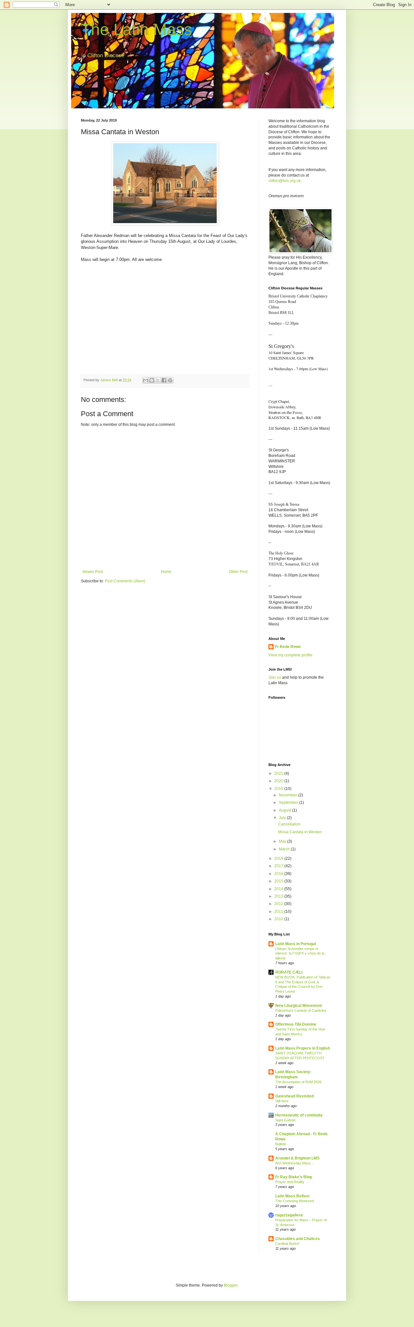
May (283, 841)
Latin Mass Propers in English (302, 1048)
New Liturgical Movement (298, 1005)
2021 (279, 773)
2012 (279, 903)
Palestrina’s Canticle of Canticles (300, 1010)
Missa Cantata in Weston (300, 832)
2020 (279, 781)
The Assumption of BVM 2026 (298, 1082)
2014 (279, 889)
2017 (279, 866)
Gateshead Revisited (294, 1096)
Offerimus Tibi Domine (295, 1024)
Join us (274, 677)
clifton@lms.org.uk (284, 180)
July (283, 817)
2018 (279, 858)
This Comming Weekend (294, 1201)
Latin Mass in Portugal (295, 944)
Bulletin (280, 1144)
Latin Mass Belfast (292, 1196)
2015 (279, 881)
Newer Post (92, 571)
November (288, 795)
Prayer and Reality (289, 1182)
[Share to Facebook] (164, 380)
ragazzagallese (289, 1215)
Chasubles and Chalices (297, 1238)
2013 (279, 896)
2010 (279, 919)
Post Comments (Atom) (125, 581)
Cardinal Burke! (287, 1244)
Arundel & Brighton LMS (297, 1158)
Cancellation (289, 824)
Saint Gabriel (285, 1120)
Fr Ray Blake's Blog (293, 1177)
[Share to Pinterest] (170, 380)
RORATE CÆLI (288, 972)
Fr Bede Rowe (288, 646)
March (285, 849)
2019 (279, 788)
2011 (279, 911)
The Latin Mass (136, 29)
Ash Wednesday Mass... (294, 1163)
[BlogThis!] (151, 380)
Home (166, 571)
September (289, 802)
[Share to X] (158, 380)
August (285, 810)
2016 (279, 873)
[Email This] (145, 380)
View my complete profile (290, 655)
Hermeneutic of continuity (299, 1115)
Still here (282, 1101)
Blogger (230, 1285)
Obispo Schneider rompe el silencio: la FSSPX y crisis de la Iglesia (299, 953)
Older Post (238, 571)
